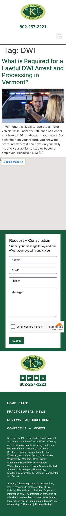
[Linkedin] (30, 378)
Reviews (14, 420)
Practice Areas (20, 411)
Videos (39, 428)
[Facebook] (23, 378)
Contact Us (17, 428)
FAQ (26, 420)
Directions (41, 420)
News (40, 411)
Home (11, 403)
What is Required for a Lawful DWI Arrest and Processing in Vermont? (33, 71)
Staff (23, 403)
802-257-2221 (33, 26)
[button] (59, 36)
